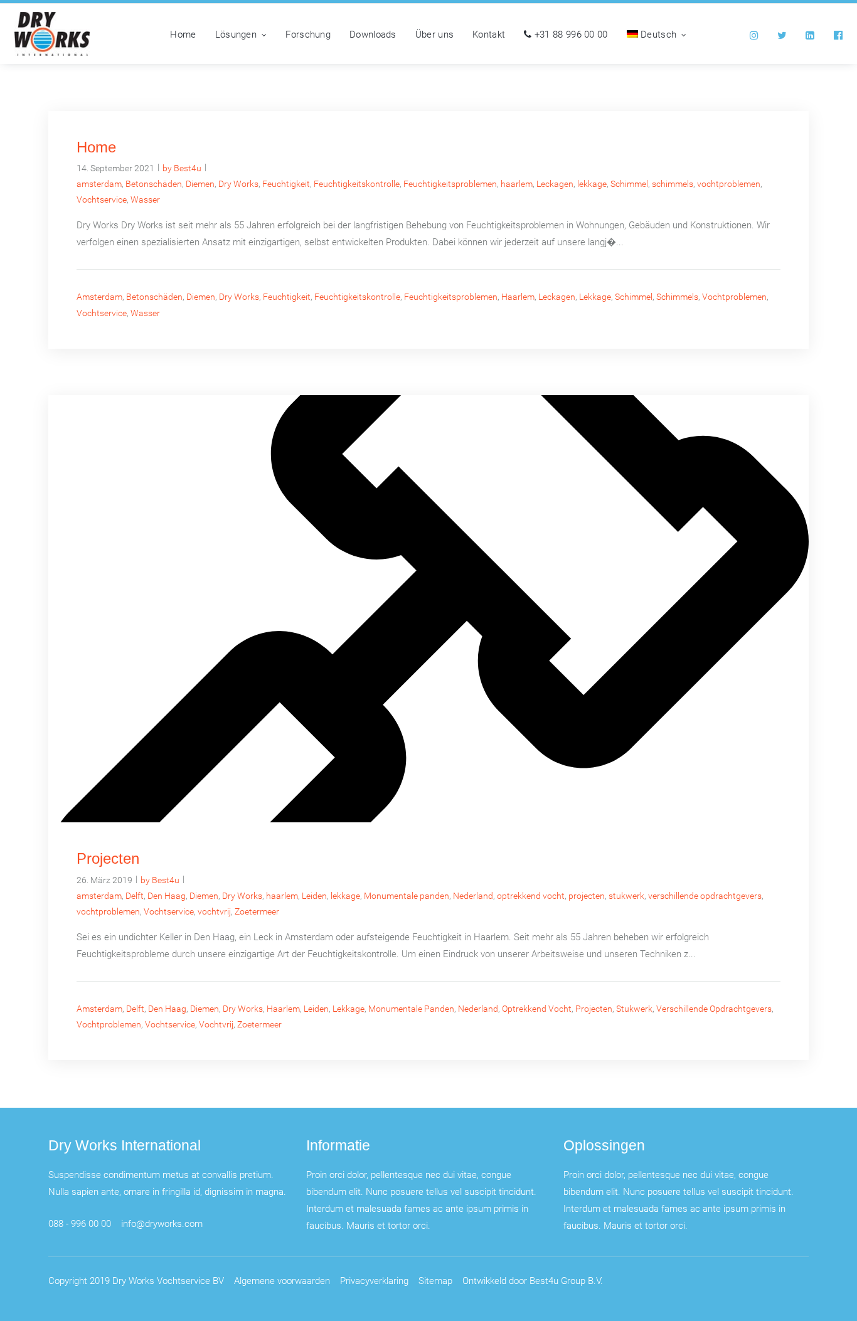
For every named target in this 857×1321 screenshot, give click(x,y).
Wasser (145, 199)
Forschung (308, 34)
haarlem (517, 183)
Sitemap (435, 1280)
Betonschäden (153, 183)
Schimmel (629, 183)
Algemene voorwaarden (282, 1280)
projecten (586, 895)
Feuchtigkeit (286, 183)
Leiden (314, 895)
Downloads (373, 34)
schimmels (672, 183)
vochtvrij (214, 911)
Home (183, 34)
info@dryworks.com (162, 1223)
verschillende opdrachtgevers (705, 895)
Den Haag (166, 895)
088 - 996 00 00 (79, 1223)
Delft (134, 895)
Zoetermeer (257, 911)
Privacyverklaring (374, 1280)
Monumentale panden (406, 895)
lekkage (592, 183)
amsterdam (99, 183)
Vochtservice (102, 199)
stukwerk (626, 895)
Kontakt (488, 34)
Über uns (434, 34)
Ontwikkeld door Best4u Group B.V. (532, 1280)
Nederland (473, 895)
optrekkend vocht (531, 895)
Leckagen (554, 183)
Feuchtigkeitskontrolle (357, 183)
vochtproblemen (728, 183)
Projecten (108, 859)
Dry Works (238, 183)
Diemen (200, 183)
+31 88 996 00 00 (570, 34)
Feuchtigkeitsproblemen (450, 183)
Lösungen (236, 34)
